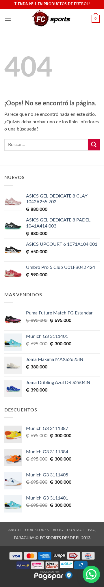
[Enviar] (94, 144)
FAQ (92, 530)
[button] (7, 19)
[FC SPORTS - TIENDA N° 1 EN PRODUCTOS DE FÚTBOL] (51, 19)
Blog (58, 530)
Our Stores (37, 530)
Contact (75, 530)
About (14, 530)
